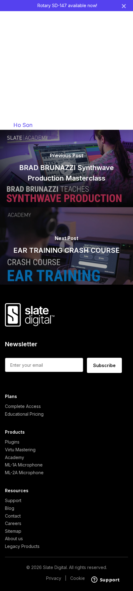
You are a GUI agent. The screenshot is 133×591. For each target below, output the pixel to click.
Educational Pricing (24, 414)
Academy (14, 457)
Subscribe (104, 365)
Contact (13, 516)
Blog (9, 508)
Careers (13, 523)
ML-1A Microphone (24, 464)
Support (13, 500)
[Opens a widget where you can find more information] (105, 580)
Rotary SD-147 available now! (67, 5)
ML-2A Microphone (24, 472)
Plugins (12, 441)
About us (14, 538)
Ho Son (22, 125)
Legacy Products (22, 546)
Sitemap (13, 531)
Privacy (53, 578)
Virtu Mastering (20, 449)
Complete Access (23, 406)
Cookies (78, 578)
